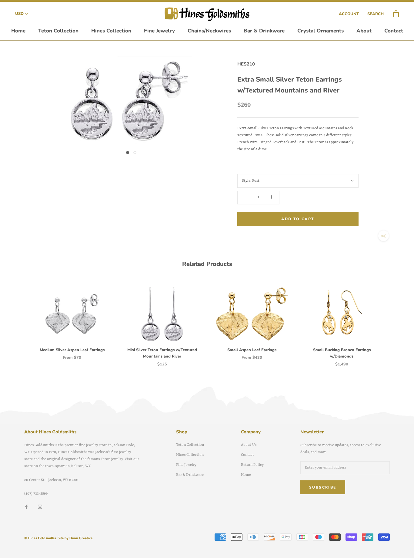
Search (375, 14)
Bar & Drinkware (264, 30)
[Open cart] (396, 14)
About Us (248, 445)
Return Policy (252, 465)
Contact (393, 30)
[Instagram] (40, 506)
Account (349, 14)
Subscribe (322, 487)
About (364, 30)
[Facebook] (26, 506)
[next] (395, 320)
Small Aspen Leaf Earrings (251, 350)
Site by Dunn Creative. (75, 538)
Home (18, 30)
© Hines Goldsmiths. (40, 538)
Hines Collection (111, 30)
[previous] (19, 320)
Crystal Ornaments (320, 30)
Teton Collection (58, 30)
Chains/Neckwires (209, 30)
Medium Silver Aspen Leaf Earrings (72, 350)
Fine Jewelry (159, 30)
